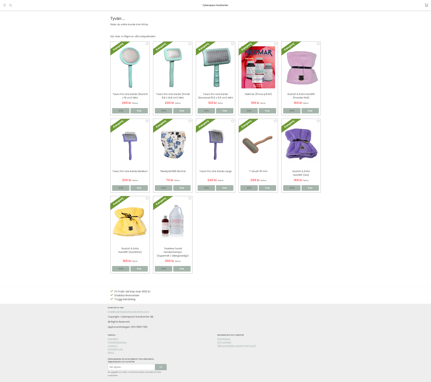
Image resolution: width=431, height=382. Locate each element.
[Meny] (5, 5)
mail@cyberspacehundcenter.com (128, 311)
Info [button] (121, 110)
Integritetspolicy (117, 342)
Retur (111, 352)
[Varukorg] (426, 5)
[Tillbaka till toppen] (319, 377)
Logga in (113, 345)
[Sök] (10, 5)
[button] (139, 111)
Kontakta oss (115, 349)
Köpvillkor (113, 339)
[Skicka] (161, 367)
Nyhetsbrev (223, 339)
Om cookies (224, 342)
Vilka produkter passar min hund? (236, 345)
